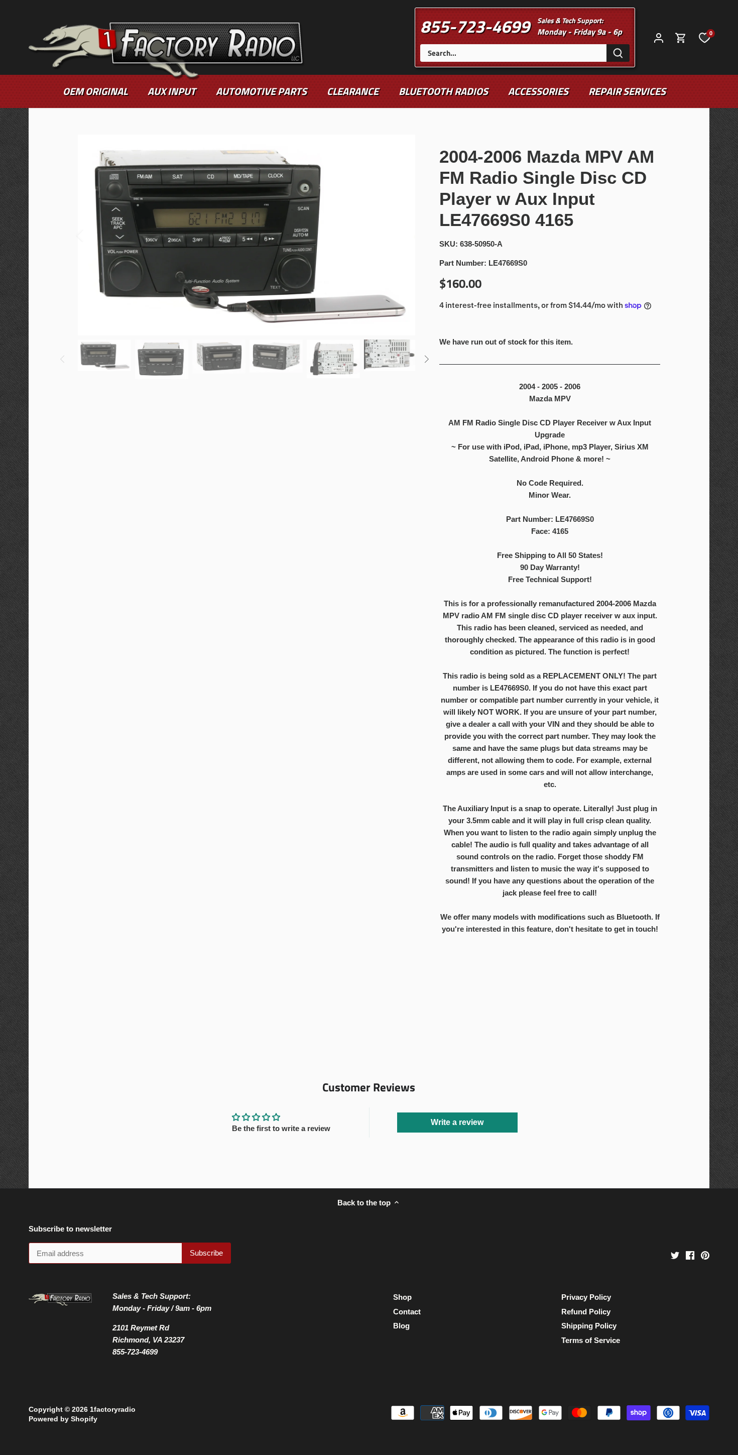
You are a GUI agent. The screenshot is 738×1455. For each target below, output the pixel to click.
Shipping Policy (589, 1325)
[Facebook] (690, 1255)
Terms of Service (590, 1340)
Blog (401, 1325)
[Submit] (618, 53)
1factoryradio (113, 1409)
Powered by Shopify (63, 1419)
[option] (246, 235)
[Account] (659, 37)
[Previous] (93, 235)
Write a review (457, 1122)
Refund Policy (585, 1311)
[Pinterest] (705, 1255)
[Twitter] (675, 1255)
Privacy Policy (586, 1297)
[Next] (400, 235)
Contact (407, 1311)
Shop (402, 1297)
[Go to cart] (681, 37)
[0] (704, 37)
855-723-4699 (475, 26)
